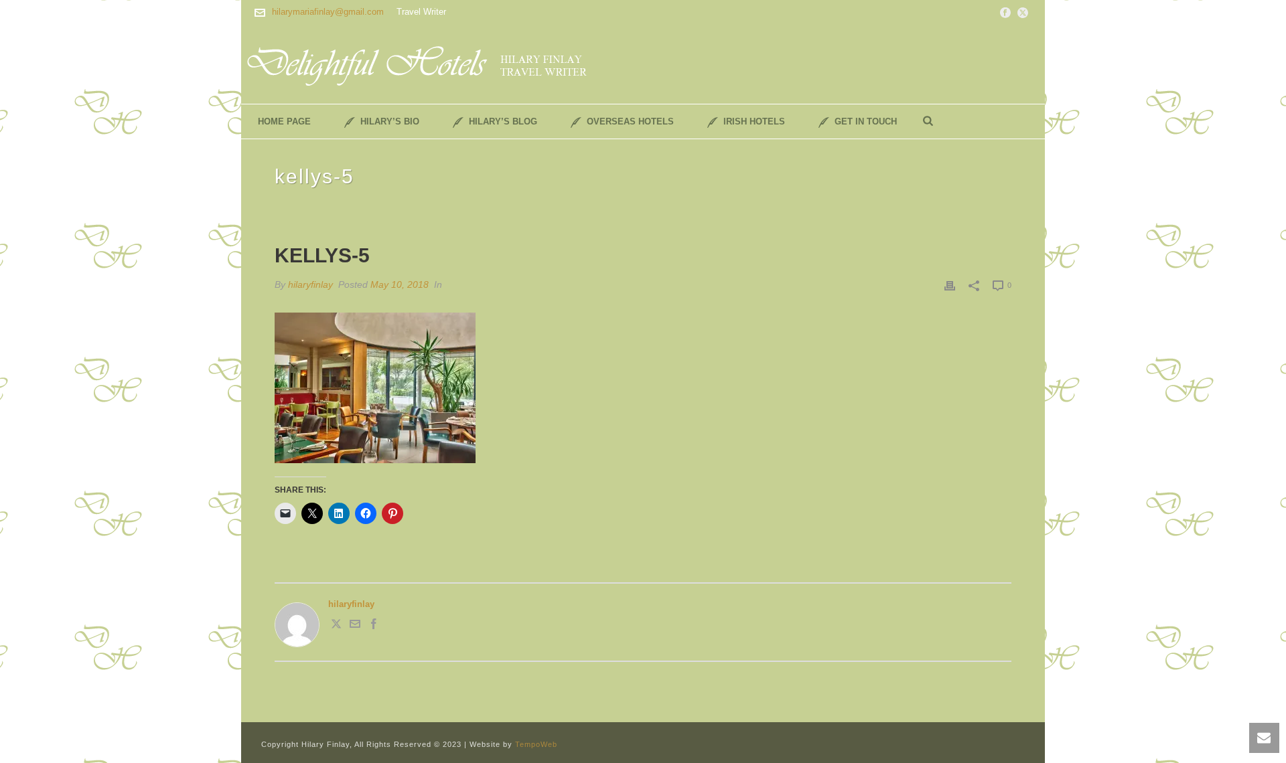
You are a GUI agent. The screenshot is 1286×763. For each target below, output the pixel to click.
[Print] (949, 285)
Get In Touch (866, 121)
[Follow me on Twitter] (336, 626)
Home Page (284, 121)
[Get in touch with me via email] (355, 626)
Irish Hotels (754, 121)
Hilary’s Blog (503, 121)
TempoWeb (536, 744)
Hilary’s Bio (389, 121)
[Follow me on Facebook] (373, 626)
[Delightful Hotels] (425, 63)
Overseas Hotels (630, 121)
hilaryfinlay (310, 284)
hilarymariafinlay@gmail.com (328, 12)
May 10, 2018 (399, 284)
